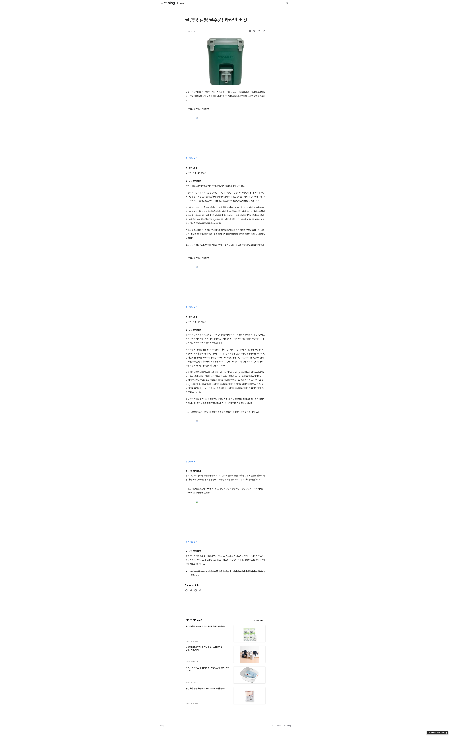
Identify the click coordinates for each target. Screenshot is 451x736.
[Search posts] (287, 3)
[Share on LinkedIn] (259, 31)
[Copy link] (263, 31)
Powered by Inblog (284, 726)
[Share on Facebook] (250, 31)
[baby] (167, 3)
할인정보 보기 (191, 158)
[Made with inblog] (437, 733)
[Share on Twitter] (254, 31)
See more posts (258, 621)
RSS (273, 726)
